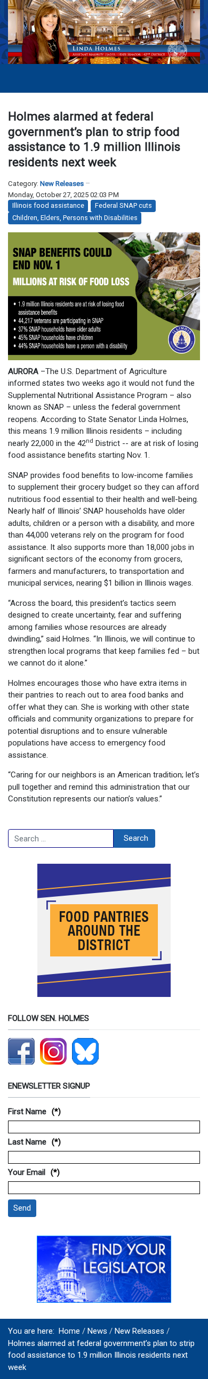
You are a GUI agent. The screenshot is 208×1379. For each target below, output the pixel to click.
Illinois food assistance (48, 205)
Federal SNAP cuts (123, 205)
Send (22, 1208)
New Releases (62, 184)
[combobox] (61, 838)
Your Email (26, 1172)
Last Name (27, 1142)
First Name (27, 1111)
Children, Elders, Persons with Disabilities (75, 218)
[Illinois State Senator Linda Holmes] (104, 31)
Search (136, 838)
